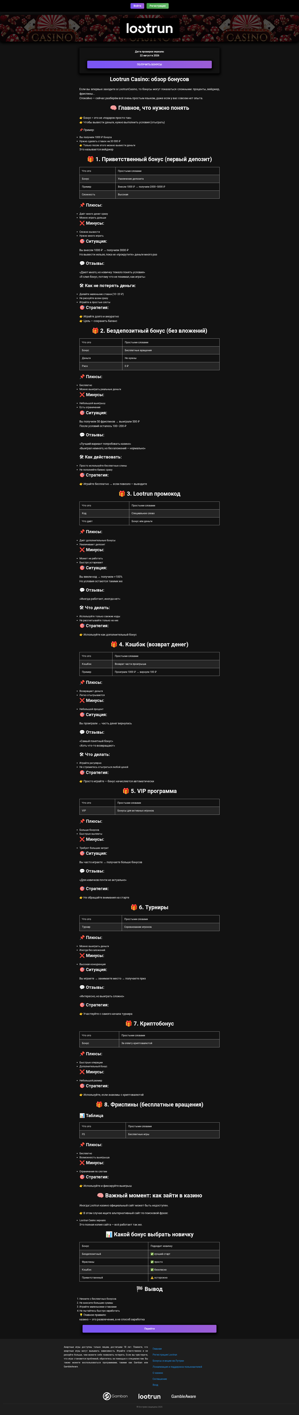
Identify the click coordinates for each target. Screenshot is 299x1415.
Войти (137, 5)
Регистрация (158, 5)
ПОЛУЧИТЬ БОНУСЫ (149, 64)
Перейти (149, 1328)
